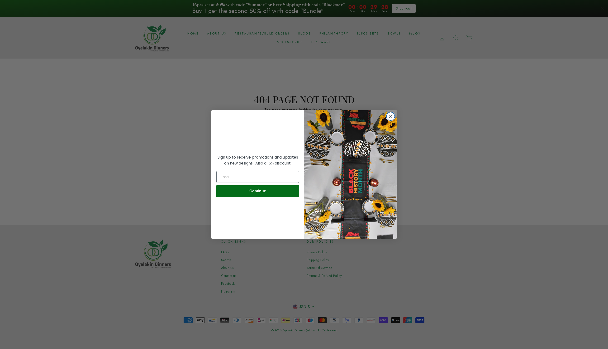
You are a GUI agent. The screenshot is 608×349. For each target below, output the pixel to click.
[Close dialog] (390, 116)
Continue (257, 191)
